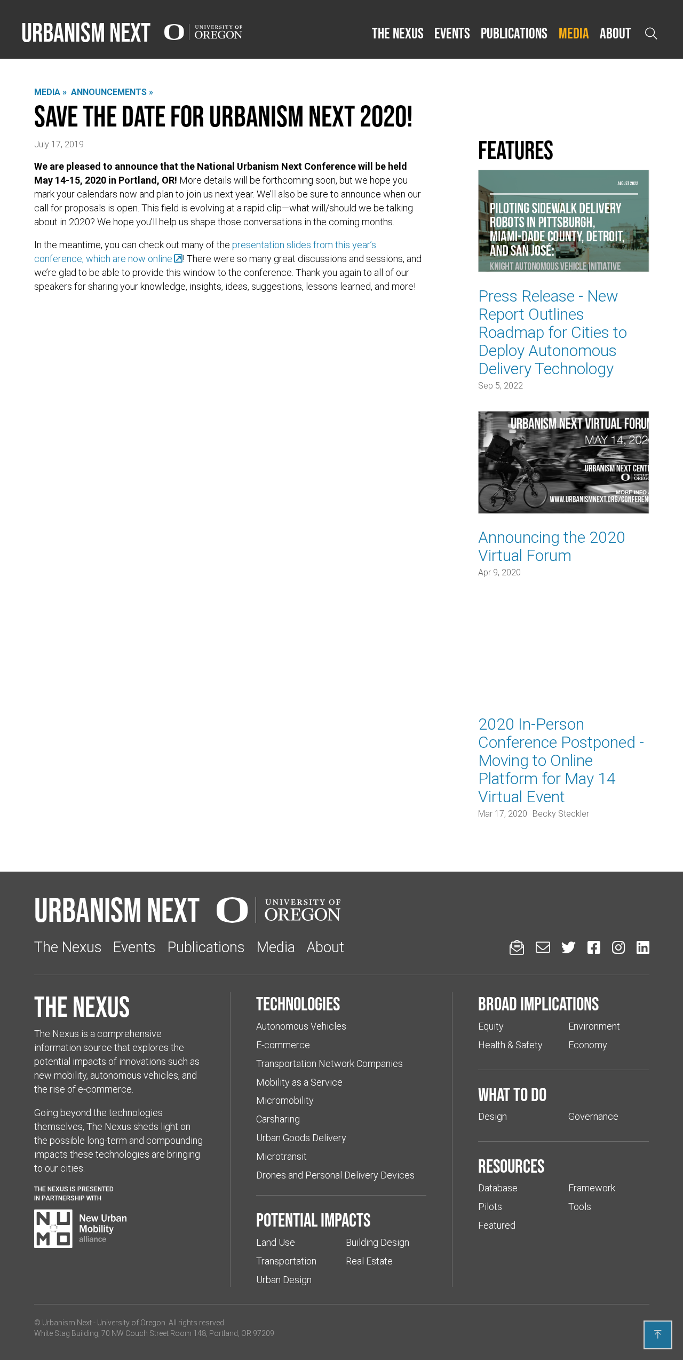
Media (574, 33)
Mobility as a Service (299, 1082)
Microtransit (281, 1156)
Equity (491, 1026)
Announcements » (112, 92)
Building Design (377, 1242)
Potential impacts (313, 1219)
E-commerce (283, 1044)
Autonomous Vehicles (301, 1026)
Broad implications (538, 1003)
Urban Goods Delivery (301, 1137)
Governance (593, 1116)
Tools (579, 1206)
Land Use (275, 1242)
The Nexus (398, 33)
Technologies (298, 1003)
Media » (50, 92)
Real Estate (369, 1261)
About (615, 33)
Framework (591, 1187)
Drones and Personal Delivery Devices (335, 1175)
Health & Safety (510, 1044)
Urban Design (284, 1279)
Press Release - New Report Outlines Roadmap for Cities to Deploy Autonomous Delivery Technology (552, 332)
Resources (511, 1165)
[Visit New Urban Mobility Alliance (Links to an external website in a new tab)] (80, 1228)
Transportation (286, 1261)
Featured (496, 1225)
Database (498, 1187)
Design (492, 1116)
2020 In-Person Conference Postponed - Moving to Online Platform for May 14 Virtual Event (561, 760)
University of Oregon (131, 1322)
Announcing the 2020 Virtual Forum (551, 546)
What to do (512, 1094)
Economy (587, 1044)
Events (452, 33)
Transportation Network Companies (329, 1063)
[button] (398, 33)
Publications (514, 33)
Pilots (490, 1206)
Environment (594, 1026)
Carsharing (278, 1119)
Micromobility (285, 1100)
